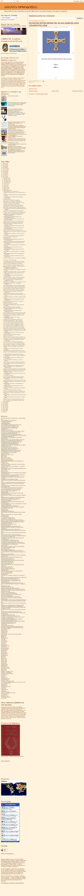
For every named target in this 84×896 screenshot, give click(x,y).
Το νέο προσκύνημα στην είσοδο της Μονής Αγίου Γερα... (14, 380)
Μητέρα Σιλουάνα (5, 525)
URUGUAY (3, 689)
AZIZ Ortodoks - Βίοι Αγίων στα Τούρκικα (10, 634)
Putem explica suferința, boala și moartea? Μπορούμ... (14, 327)
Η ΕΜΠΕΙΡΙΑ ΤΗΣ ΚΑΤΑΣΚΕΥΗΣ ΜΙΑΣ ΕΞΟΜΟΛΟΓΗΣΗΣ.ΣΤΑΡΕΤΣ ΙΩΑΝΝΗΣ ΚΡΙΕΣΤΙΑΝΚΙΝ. (13, 480)
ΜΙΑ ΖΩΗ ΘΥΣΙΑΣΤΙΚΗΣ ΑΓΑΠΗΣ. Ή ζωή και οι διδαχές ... (14, 271)
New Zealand (4, 668)
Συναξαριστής (4, 608)
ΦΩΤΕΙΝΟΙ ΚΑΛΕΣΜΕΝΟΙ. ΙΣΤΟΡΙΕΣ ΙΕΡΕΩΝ (11, 627)
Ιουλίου (5, 184)
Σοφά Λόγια (3, 591)
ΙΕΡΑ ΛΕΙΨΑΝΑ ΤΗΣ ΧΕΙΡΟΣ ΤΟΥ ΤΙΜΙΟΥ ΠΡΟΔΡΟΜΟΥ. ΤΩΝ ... (11, 318)
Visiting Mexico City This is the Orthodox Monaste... (13, 206)
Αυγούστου (5, 182)
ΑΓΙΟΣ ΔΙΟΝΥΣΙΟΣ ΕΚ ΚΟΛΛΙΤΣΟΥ (8, 425)
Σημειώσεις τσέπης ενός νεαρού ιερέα (9, 588)
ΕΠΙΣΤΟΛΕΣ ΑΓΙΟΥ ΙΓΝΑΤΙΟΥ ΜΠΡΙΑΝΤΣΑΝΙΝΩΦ (12, 474)
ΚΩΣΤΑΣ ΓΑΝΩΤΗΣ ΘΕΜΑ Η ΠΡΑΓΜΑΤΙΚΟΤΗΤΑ (13, 230)
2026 (4, 163)
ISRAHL (3, 659)
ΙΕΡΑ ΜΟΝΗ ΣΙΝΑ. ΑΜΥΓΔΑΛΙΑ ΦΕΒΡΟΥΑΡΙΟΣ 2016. (14, 350)
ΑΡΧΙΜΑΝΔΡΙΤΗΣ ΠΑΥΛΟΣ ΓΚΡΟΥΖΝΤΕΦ (10, 450)
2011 (4, 407)
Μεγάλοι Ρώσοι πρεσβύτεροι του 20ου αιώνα (11, 519)
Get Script (5, 841)
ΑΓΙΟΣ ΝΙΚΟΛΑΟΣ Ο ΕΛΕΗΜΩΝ (8, 427)
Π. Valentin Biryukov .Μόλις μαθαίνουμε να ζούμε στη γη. (13, 551)
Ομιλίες (2, 545)
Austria (2, 633)
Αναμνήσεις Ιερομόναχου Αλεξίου (8, 433)
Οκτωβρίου (6, 180)
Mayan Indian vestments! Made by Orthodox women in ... (14, 207)
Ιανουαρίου (6, 401)
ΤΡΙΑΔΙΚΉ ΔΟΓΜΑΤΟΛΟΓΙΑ (7, 623)
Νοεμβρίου (6, 179)
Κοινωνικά (3, 516)
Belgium (3, 635)
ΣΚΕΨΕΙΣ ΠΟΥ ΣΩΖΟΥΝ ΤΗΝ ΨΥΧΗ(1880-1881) (12, 590)
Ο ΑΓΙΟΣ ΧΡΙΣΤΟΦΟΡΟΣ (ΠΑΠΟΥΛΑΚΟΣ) (10, 534)
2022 (4, 168)
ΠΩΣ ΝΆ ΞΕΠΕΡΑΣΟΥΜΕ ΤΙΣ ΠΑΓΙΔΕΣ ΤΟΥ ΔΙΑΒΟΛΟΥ (13, 583)
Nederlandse (4, 667)
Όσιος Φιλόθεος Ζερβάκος (7, 549)
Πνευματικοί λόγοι (5, 573)
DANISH (3, 644)
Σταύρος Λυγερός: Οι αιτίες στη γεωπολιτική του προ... (14, 221)
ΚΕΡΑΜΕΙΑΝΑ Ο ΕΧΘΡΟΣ (7, 511)
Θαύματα (3, 492)
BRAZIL (3, 637)
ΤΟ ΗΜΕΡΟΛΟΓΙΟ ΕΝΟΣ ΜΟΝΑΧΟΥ (9, 615)
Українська (3, 696)
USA (2, 690)
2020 (4, 171)
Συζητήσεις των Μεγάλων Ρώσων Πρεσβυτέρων (11, 605)
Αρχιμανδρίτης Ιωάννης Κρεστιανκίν (9, 448)
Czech (2, 643)
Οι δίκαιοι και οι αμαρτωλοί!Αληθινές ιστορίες (11, 542)
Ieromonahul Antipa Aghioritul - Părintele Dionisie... (13, 320)
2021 (4, 170)
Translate (12, 19)
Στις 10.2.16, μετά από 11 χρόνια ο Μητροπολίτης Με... (14, 342)
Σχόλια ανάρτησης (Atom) (41, 93)
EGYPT (2, 646)
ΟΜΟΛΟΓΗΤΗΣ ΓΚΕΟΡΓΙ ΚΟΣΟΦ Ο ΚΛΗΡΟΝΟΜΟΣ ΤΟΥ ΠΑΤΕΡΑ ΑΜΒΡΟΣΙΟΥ (12, 547)
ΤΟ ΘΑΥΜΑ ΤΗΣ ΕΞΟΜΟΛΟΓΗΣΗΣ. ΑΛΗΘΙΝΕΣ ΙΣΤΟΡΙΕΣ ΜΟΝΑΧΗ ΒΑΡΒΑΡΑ (11, 620)
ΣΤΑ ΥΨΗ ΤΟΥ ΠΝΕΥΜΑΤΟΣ (7, 592)
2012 (4, 406)
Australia (3, 631)
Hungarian (3, 655)
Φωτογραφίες (4, 628)
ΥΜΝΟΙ (2, 624)
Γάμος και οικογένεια (5, 460)
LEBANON (3, 665)
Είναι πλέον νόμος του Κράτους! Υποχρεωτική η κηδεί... (14, 313)
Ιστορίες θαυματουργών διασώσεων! (9, 499)
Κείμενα (2, 509)
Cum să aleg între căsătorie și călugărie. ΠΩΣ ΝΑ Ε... (13, 324)
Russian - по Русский (6, 681)
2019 (4, 172)
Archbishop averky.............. (8, 199)
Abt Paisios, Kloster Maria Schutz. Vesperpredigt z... (13, 278)
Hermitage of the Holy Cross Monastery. (11, 203)
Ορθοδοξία (3, 548)
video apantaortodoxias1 (6, 692)
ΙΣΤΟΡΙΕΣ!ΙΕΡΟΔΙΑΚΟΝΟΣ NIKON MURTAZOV (11, 501)
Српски (2, 694)
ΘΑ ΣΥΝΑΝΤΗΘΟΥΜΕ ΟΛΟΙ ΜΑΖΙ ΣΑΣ (9, 489)
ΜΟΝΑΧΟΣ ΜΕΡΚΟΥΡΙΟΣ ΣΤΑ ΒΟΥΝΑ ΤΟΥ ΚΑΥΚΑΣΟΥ (13, 530)
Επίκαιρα (3, 471)
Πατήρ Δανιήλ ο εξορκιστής (7, 559)
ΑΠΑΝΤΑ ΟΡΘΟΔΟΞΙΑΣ (21, 7)
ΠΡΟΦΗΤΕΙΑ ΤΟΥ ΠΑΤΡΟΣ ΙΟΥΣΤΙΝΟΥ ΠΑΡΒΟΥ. (13, 235)
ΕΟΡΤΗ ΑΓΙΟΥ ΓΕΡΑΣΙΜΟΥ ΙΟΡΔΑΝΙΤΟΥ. (11, 200)
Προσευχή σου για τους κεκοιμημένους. (9, 579)
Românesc (3, 680)
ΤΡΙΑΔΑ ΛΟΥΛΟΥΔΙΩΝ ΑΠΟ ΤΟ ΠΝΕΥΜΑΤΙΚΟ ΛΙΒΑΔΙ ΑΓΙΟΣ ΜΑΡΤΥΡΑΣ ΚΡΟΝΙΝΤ (13, 622)
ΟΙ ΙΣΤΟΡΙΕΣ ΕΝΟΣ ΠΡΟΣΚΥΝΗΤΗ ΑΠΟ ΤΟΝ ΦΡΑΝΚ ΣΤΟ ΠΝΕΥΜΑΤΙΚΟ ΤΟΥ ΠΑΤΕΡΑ (13, 544)
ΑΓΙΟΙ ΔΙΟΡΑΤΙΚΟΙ (5, 423)
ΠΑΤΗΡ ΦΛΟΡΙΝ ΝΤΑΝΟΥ (7, 568)
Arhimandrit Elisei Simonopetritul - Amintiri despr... (13, 319)
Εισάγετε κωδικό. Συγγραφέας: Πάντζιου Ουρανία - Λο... (14, 336)
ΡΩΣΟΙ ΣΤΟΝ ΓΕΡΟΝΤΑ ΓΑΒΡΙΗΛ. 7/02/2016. (12, 390)
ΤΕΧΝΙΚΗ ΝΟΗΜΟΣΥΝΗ (6, 614)
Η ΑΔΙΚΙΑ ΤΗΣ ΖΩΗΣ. (12, 115)
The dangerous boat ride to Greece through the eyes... (14, 261)
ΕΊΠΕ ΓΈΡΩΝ (4, 469)
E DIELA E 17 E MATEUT (8, 335)
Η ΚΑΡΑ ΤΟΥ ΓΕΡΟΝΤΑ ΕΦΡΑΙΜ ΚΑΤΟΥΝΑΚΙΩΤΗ (13, 210)
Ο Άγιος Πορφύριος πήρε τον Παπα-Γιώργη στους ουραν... (14, 312)
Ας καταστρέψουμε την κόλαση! (8, 452)
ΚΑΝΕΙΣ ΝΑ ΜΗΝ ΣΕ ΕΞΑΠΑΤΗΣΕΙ (8, 505)
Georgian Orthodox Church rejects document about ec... (14, 287)
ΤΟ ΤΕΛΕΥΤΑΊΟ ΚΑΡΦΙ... (13, 96)
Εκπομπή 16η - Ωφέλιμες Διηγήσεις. (10, 303)
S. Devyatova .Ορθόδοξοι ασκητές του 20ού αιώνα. (12, 682)
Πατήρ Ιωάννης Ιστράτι (6, 562)
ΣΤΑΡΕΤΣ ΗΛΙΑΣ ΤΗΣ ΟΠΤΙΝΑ (7, 593)
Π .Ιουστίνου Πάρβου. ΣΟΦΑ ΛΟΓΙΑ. (10, 236)
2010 (4, 409)
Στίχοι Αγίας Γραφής (5, 595)
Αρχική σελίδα (55, 91)
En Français (3, 647)
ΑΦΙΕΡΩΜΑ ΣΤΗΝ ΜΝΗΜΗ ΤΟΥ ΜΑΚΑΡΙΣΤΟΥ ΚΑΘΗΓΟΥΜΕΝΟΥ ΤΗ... (12, 215)
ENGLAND (3, 649)
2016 (4, 176)
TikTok (2, 688)
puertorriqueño (4, 678)
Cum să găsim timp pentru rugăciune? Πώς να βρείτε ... (14, 326)
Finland (2, 652)
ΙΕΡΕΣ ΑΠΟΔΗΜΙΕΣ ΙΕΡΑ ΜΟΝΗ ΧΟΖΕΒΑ (11, 334)
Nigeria (2, 669)
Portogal (3, 677)
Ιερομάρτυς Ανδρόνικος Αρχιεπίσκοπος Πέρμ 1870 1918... (14, 369)
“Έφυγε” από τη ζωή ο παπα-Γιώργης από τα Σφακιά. (14, 361)
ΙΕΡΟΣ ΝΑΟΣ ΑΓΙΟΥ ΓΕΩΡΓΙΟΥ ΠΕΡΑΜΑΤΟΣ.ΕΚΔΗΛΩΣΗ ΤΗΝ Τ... (11, 268)
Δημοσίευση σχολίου (33, 88)
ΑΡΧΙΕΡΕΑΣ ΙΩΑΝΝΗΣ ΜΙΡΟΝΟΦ (8, 444)
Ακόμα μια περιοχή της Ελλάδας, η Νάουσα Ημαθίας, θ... (14, 266)
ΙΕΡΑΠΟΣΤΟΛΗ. (4, 494)
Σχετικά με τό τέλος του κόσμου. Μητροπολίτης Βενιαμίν (13, 609)
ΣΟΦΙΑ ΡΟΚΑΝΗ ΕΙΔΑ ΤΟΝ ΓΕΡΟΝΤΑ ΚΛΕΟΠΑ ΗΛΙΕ (14, 241)
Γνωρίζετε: (3, 463)
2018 (4, 174)
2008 (4, 411)
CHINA (2, 640)
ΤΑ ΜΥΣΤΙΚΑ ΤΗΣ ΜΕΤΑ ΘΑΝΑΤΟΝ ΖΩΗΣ (10, 611)
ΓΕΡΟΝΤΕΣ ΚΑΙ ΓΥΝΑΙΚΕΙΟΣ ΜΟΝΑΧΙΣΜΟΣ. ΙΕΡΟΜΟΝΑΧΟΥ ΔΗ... (12, 311)
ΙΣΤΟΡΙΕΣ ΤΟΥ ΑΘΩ (5, 500)
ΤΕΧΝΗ (2, 613)
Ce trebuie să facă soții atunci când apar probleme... (13, 321)
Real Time (10, 841)
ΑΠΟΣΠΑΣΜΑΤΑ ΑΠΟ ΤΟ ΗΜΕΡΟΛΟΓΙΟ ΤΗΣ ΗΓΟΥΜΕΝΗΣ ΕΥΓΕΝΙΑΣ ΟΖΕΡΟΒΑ (11, 442)
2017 (4, 175)
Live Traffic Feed (10, 804)
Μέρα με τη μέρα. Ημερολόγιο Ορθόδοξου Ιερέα (11, 520)
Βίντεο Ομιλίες (4, 457)
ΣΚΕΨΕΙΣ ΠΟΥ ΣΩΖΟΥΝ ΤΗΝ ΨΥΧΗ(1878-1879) (12, 589)
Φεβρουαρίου (6, 190)
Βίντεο (2, 456)
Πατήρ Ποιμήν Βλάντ (5, 566)
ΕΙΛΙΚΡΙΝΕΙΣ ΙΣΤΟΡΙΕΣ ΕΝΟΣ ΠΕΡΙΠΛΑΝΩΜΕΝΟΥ (12, 468)
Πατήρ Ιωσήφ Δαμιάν (5, 563)
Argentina (3, 630)
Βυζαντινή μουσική (5, 458)
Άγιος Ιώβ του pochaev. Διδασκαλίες (9, 426)
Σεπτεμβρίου (6, 181)
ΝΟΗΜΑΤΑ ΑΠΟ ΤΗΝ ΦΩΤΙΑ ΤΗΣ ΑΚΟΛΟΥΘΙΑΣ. (13, 293)
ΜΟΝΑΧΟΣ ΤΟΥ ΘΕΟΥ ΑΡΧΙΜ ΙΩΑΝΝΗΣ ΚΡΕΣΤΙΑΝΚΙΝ (13, 532)
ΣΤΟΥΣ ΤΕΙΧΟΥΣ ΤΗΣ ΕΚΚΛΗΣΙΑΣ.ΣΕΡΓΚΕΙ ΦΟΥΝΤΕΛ (13, 600)
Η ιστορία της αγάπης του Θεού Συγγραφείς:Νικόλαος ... (14, 290)
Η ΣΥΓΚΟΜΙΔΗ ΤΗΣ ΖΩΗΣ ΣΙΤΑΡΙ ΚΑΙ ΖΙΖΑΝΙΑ (11, 487)
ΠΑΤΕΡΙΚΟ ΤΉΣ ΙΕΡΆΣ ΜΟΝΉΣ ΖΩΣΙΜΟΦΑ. (11, 557)
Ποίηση (2, 574)
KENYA (2, 662)
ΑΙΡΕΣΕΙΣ (3, 429)
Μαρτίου (5, 188)
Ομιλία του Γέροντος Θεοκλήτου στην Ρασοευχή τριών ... (14, 345)
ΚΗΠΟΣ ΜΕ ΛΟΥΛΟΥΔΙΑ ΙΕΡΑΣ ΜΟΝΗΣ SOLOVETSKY (13, 512)
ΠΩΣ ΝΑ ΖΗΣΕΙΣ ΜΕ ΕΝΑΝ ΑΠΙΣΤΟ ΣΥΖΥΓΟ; (11, 582)
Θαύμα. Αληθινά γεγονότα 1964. (8, 490)
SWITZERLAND (4, 686)
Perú (2, 675)
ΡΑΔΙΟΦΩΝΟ (4, 586)
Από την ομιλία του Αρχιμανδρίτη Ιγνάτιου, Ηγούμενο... (14, 376)
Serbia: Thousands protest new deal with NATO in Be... (14, 365)
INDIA (2, 656)
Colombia (3, 641)
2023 (4, 167)
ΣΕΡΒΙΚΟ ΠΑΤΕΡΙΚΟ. (7, 302)
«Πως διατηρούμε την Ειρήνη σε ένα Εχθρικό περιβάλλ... (14, 344)
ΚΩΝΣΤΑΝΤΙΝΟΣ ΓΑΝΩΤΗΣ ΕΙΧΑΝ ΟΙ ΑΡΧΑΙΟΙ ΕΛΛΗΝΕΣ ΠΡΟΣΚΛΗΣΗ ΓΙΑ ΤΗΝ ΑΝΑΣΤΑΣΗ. (16, 151)
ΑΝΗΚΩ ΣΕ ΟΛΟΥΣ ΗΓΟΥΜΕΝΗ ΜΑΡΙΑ (10, 434)
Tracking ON (15, 841)
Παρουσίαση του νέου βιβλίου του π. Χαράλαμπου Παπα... (14, 281)
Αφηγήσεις (3, 453)
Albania (3, 629)
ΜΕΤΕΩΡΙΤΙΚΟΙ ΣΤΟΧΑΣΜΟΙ (7, 524)
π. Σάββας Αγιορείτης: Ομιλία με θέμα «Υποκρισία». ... (13, 354)
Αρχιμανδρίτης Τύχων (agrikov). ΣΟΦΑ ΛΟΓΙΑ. (12, 201)
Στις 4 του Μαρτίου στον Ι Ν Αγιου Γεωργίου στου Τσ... (14, 264)
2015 (4, 402)
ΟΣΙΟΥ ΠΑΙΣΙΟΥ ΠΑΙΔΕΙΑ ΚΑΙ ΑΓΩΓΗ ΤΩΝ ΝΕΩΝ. (13, 301)
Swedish (3, 685)
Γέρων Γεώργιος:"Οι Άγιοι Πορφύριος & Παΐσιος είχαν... (14, 400)
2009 (4, 410)
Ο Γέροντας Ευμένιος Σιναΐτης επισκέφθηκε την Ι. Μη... (14, 202)
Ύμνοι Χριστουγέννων (6, 625)
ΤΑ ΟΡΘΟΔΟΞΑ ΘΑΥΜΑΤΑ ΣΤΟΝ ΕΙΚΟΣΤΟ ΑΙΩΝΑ (12, 612)
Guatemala (3, 653)
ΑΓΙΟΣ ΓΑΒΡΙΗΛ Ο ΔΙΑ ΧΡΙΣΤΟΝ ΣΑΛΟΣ (10, 424)
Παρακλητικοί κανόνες (6, 554)
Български (3, 693)
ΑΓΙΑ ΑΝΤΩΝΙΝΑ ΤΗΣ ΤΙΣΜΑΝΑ (8, 420)
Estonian (3, 651)
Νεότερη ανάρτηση (33, 91)
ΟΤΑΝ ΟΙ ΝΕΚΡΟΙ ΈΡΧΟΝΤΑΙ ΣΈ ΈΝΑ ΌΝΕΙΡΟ (11, 550)
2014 (4, 404)
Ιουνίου (5, 185)
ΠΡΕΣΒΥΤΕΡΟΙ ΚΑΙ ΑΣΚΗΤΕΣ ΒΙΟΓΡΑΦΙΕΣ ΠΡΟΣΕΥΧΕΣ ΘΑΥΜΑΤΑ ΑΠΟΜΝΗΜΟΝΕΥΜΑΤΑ (13, 578)
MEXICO (3, 666)
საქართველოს (4, 697)
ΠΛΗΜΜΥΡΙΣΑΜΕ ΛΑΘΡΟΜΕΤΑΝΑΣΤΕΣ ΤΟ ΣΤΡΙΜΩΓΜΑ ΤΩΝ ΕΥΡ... (12, 217)
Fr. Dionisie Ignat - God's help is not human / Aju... (13, 341)
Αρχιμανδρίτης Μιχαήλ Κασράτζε (8, 449)
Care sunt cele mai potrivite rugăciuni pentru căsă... (13, 323)
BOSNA (3, 636)
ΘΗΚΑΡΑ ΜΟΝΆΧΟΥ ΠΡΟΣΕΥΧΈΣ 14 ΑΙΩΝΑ (11, 493)
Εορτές (2, 470)
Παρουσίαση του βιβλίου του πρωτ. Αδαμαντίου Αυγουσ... (14, 285)
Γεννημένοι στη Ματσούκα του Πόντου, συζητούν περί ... (14, 391)
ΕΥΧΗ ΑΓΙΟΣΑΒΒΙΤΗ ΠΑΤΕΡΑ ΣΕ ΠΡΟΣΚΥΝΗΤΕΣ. (15, 137)
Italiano (2, 660)
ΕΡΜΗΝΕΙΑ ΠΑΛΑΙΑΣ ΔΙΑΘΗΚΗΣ (8, 476)
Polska (2, 676)
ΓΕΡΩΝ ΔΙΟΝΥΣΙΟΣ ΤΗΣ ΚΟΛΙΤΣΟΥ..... (11, 191)
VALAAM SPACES (6, 237)
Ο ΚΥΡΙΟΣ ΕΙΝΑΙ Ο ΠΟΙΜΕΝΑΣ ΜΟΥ (9, 540)
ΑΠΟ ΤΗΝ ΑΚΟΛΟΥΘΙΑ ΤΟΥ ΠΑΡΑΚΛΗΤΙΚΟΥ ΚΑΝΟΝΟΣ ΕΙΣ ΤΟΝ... (12, 280)
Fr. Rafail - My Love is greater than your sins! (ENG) (13, 213)
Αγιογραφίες (3, 422)
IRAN (2, 657)
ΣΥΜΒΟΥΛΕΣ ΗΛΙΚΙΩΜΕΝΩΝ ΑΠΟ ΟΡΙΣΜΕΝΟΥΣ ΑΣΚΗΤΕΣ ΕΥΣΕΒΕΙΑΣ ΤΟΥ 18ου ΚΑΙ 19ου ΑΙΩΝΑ (12, 607)
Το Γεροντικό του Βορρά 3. (8, 375)
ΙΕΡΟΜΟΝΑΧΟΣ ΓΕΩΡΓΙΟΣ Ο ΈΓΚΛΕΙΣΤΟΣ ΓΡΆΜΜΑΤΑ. (13, 495)
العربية (2, 698)
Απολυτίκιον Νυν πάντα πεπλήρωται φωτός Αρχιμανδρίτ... (14, 338)
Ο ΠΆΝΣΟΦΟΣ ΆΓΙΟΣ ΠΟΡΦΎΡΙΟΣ (9, 541)
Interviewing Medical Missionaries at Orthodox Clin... (13, 205)
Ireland (2, 658)
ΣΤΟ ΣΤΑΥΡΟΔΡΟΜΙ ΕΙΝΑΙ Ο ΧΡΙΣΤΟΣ (9, 596)
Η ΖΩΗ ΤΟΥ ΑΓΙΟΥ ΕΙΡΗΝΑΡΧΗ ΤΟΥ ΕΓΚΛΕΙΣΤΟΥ (12, 482)
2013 (4, 405)
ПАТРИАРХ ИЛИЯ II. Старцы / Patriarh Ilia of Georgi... (14, 277)
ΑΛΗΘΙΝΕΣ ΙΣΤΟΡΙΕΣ (6, 430)
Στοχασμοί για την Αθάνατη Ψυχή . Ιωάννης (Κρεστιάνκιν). (13, 603)
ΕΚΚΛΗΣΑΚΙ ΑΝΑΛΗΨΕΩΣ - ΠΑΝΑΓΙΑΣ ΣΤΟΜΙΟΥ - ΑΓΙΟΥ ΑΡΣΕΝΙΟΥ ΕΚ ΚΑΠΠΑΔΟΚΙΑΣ (16, 123)
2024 (4, 166)
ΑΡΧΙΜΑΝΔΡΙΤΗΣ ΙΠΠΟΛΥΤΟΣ (8, 447)
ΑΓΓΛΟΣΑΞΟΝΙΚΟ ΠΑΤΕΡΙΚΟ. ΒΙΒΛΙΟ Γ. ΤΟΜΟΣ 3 (13, 288)
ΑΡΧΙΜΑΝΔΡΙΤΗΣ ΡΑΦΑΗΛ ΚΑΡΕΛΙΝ (9, 451)
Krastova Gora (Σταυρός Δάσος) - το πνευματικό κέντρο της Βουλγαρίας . (16, 130)
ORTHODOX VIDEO (5, 673)
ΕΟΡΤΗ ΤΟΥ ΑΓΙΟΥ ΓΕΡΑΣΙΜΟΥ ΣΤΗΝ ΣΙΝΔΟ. (13, 263)
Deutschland (4, 645)
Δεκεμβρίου (5, 177)
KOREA (3, 664)
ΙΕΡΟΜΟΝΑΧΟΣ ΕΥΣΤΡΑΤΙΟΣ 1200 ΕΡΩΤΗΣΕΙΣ (11, 497)
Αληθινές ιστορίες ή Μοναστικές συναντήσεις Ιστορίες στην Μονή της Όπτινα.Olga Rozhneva (12, 432)
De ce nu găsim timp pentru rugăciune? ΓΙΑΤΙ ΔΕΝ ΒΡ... (14, 286)
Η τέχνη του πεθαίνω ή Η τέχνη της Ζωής (10, 488)
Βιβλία (33, 82)
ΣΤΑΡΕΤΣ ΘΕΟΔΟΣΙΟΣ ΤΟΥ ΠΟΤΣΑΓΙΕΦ (10, 594)
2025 (4, 164)
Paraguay (3, 674)
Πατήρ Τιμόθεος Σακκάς (6, 567)
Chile (2, 639)
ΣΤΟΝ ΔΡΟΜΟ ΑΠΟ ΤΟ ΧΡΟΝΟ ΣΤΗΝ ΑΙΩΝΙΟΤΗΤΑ (12, 599)
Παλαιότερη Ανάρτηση (77, 91)
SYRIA (2, 687)
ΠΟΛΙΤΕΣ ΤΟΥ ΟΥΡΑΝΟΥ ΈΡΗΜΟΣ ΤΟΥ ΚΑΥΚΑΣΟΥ (13, 575)
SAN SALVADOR (5, 683)
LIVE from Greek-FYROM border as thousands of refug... (14, 212)
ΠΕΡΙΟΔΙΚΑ (3, 570)
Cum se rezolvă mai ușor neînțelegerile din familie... (13, 325)
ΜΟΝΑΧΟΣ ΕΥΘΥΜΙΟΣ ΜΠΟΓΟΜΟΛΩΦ (10, 529)
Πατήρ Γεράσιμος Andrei (6, 558)
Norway (3, 670)
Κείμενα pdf (3, 510)
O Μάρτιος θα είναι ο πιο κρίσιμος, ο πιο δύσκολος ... (13, 222)
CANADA (3, 638)
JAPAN (2, 661)
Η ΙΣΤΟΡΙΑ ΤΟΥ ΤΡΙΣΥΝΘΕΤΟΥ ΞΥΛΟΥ (9, 142)
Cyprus (2, 642)
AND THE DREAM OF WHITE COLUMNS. (11, 307)
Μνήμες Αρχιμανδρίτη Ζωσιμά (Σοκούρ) (9, 526)
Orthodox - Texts (4, 672)
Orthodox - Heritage (5, 671)
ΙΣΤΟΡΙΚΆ (3, 502)
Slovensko (3, 684)
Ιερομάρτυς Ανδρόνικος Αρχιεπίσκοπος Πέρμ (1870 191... (14, 368)
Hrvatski (3, 654)
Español (3, 650)
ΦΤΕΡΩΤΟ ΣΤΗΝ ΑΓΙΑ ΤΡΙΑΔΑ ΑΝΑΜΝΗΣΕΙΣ (11, 626)
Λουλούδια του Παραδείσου (7, 518)
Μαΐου (5, 186)
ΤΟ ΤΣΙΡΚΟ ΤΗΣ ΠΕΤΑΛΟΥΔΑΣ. (9, 260)
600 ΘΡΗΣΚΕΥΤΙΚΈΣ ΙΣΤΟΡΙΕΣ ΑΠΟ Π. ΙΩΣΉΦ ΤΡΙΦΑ (13, 418)
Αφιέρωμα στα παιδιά (5, 454)
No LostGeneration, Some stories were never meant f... (14, 262)
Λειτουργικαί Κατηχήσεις (6, 517)
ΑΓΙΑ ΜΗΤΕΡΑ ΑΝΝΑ (5, 421)
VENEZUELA (4, 691)
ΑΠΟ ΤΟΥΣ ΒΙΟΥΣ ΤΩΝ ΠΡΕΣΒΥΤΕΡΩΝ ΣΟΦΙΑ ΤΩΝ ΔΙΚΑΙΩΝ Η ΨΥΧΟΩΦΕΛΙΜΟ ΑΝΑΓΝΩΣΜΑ (12, 440)
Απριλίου (5, 187)
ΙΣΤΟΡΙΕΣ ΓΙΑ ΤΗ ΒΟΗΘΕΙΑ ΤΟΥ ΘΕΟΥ (9, 498)
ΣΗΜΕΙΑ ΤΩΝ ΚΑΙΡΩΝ (6, 587)
